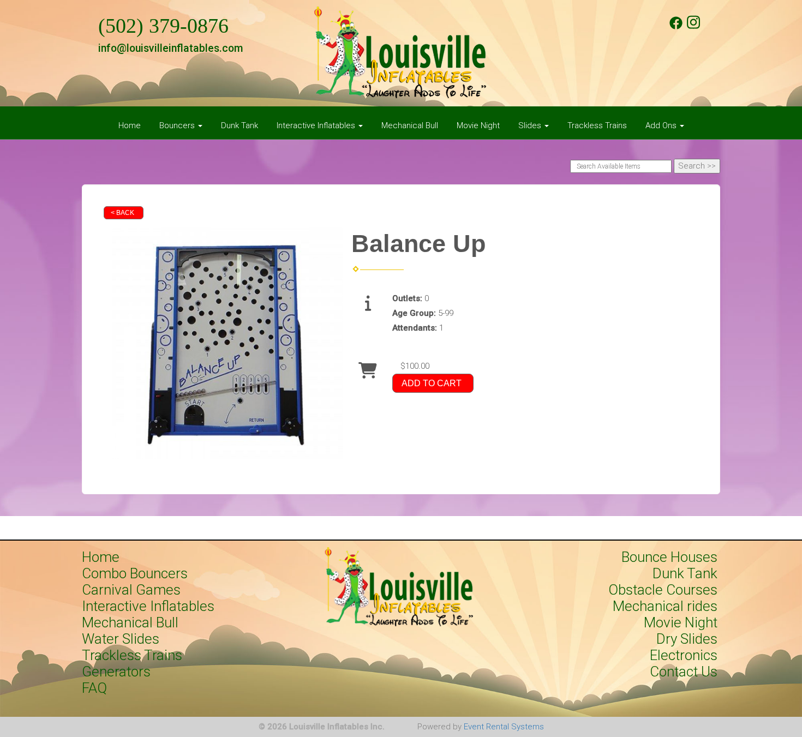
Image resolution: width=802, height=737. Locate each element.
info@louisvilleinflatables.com (170, 48)
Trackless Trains (597, 125)
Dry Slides (686, 639)
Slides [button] (530, 125)
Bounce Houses (669, 557)
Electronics (683, 655)
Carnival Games (131, 590)
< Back (122, 213)
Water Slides (120, 639)
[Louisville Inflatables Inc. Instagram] (693, 27)
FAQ (94, 688)
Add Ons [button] (662, 125)
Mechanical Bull (409, 125)
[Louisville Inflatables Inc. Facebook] (676, 27)
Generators (116, 671)
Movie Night (478, 125)
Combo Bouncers (135, 573)
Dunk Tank (239, 125)
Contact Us (683, 671)
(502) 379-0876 (163, 26)
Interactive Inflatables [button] (317, 125)
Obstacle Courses (662, 590)
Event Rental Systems (504, 727)
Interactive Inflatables (148, 606)
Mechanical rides (665, 606)
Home (129, 125)
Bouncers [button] (178, 125)
